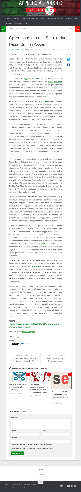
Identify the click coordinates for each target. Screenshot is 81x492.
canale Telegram (28, 332)
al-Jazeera (45, 101)
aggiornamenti (29, 79)
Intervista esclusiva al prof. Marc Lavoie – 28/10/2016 (17, 387)
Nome (13, 431)
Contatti (41, 474)
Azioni (43, 18)
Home (41, 469)
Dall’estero (8, 23)
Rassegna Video (71, 18)
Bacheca (7, 18)
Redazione (18, 23)
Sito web (14, 438)
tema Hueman (29, 488)
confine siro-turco (55, 82)
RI (26, 23)
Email (44, 431)
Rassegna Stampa (55, 18)
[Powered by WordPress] (12, 487)
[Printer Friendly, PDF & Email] (14, 337)
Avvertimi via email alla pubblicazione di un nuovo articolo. (33, 448)
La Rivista (16, 18)
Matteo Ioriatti (17, 50)
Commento (15, 417)
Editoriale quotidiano (30, 18)
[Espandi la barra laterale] (3, 29)
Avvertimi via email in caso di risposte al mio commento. (32, 444)
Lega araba (36, 266)
